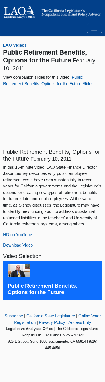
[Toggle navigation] (94, 28)
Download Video (18, 245)
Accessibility (79, 322)
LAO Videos (15, 45)
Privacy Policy (52, 322)
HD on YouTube (17, 234)
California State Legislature (50, 315)
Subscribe (13, 315)
